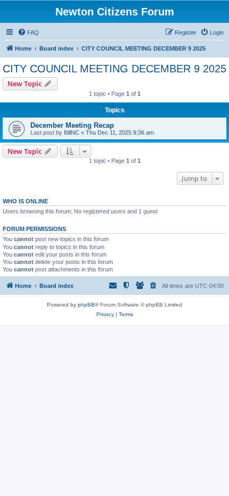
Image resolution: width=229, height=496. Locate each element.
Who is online (25, 201)
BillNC (71, 132)
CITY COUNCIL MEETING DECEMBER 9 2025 (114, 69)
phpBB (86, 305)
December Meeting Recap (72, 125)
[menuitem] (28, 32)
